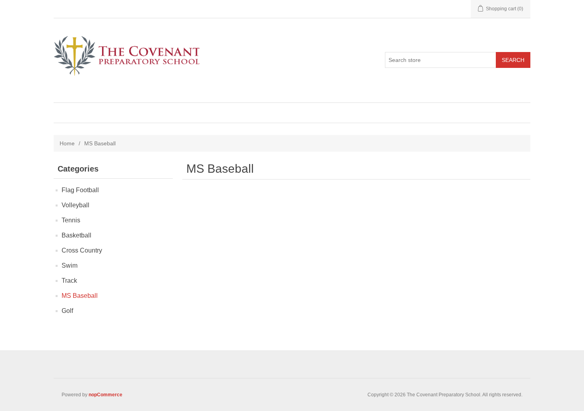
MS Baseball (80, 295)
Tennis (71, 220)
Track (69, 280)
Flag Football (80, 190)
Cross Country (82, 250)
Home (67, 143)
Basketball (76, 235)
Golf (67, 310)
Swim (69, 265)
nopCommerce (105, 394)
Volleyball (75, 205)
